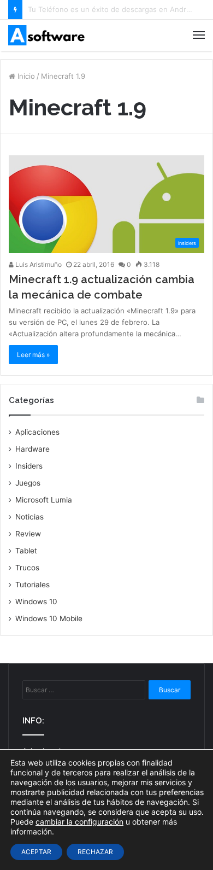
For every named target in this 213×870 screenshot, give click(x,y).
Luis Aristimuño (38, 264)
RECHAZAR (95, 852)
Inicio (25, 76)
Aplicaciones (37, 432)
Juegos (27, 482)
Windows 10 (36, 601)
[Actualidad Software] (46, 35)
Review (28, 533)
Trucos (27, 567)
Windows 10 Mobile (48, 618)
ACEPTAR (36, 852)
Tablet (26, 550)
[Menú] (199, 35)
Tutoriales (32, 584)
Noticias (29, 516)
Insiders (29, 466)
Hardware (32, 449)
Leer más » (33, 355)
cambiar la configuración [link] (79, 821)
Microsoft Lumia (43, 499)
